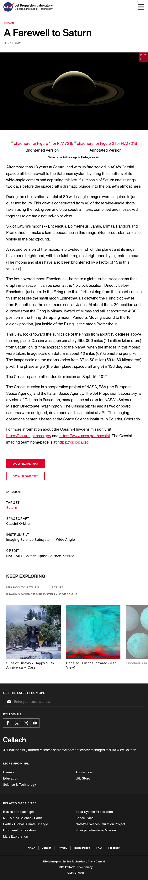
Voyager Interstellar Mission (96, 830)
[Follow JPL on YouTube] (35, 723)
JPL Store (83, 778)
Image (9, 22)
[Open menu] (141, 7)
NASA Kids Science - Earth (22, 818)
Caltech (46, 848)
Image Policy (82, 848)
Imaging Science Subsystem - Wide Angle (41, 594)
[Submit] (8, 701)
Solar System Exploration (94, 811)
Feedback (114, 848)
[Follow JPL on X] (16, 723)
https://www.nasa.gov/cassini (84, 436)
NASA (31, 848)
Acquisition (84, 772)
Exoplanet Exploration (19, 830)
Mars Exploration (15, 836)
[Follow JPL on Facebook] (7, 723)
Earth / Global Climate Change (25, 824)
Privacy (62, 848)
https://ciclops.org (73, 442)
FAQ (99, 848)
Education (10, 778)
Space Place (84, 818)
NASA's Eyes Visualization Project (100, 824)
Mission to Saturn (22, 587)
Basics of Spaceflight (18, 811)
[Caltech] (14, 739)
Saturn (11, 507)
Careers (8, 772)
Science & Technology (19, 784)
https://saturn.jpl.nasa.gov (28, 436)
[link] (74, 91)
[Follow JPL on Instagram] (25, 723)
